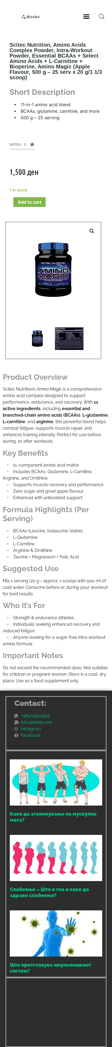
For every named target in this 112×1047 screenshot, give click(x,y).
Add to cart (29, 202)
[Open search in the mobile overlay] (101, 16)
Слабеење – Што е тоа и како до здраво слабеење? (49, 892)
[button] (86, 16)
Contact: (30, 703)
